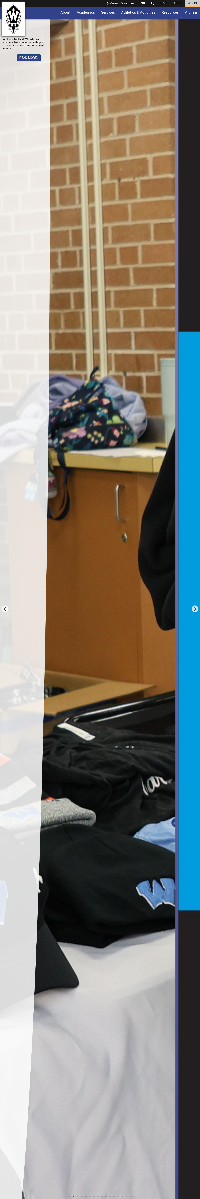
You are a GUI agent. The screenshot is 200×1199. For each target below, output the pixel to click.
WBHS (192, 3)
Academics (86, 12)
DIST (163, 3)
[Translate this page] (143, 3)
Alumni (191, 12)
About (65, 12)
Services (108, 12)
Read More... (29, 55)
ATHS (177, 3)
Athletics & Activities (138, 12)
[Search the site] (152, 3)
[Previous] (5, 608)
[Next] (195, 608)
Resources (170, 12)
